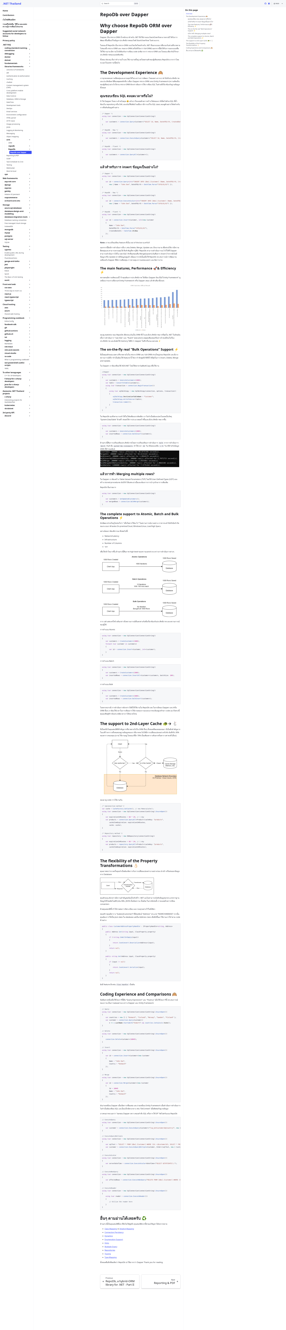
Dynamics (109, 1236)
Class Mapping (111, 1229)
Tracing (108, 1254)
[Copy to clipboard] (178, 113)
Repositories (110, 1250)
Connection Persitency (114, 1232)
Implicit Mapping (127, 1229)
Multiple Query (111, 1246)
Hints (107, 1243)
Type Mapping (111, 1257)
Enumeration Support (114, 1239)
